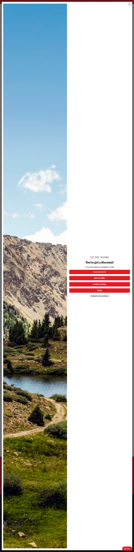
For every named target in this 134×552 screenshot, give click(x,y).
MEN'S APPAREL (99, 278)
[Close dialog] (129, 4)
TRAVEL (99, 290)
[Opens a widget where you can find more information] (127, 549)
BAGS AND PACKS (99, 272)
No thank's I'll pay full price (100, 296)
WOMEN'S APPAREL (99, 284)
